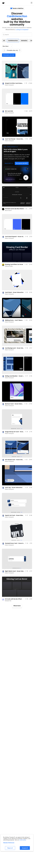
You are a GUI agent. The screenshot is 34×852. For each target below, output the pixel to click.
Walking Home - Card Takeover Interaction (14, 320)
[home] (3, 3)
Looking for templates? (22, 29)
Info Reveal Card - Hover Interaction (14, 459)
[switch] (4, 50)
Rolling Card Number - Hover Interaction (14, 376)
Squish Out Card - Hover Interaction (14, 515)
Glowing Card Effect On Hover (14, 264)
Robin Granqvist (9, 85)
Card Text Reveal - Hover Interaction (14, 139)
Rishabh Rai (8, 600)
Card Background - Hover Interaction (14, 348)
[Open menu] (31, 2)
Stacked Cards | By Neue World (14, 208)
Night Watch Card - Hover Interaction (15, 571)
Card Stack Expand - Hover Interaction (14, 236)
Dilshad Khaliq (9, 266)
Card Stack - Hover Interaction (14, 292)
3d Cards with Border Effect (13, 599)
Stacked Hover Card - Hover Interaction (14, 543)
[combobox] (7, 46)
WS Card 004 (9, 111)
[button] (9, 163)
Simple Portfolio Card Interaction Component (14, 83)
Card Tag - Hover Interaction (13, 487)
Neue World (8, 210)
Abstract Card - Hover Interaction (14, 404)
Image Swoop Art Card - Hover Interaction (14, 431)
